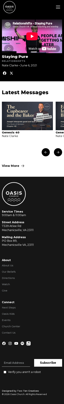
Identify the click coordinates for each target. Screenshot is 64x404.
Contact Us (9, 332)
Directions (8, 278)
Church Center (11, 326)
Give (4, 290)
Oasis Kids (8, 313)
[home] (9, 7)
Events (6, 320)
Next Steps (9, 307)
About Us (7, 265)
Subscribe (48, 363)
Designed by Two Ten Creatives (20, 390)
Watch (6, 284)
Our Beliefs (9, 271)
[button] (57, 7)
